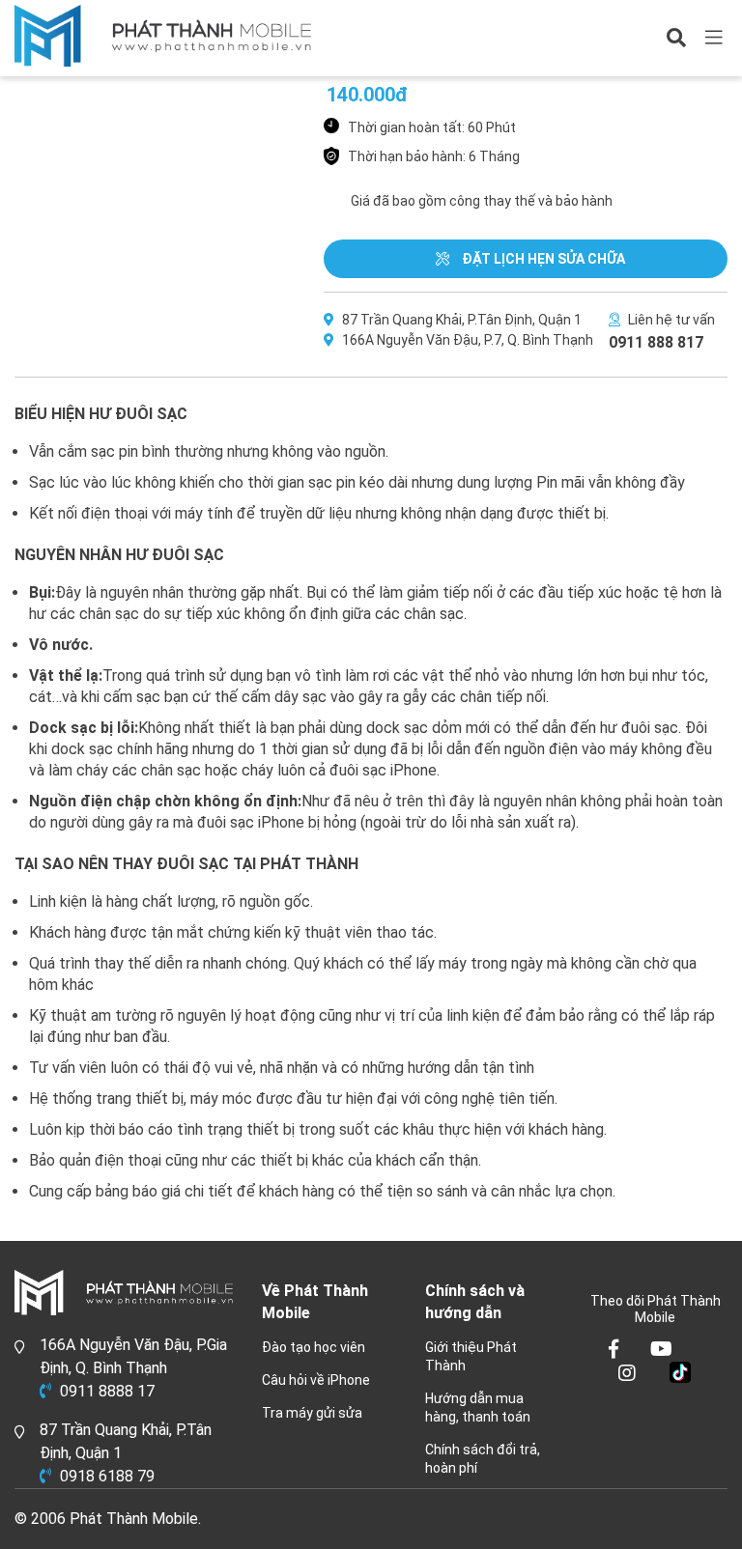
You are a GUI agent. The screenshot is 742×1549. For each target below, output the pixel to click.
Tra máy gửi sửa (312, 1413)
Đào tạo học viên (313, 1347)
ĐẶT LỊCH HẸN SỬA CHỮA (542, 259)
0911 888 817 (656, 342)
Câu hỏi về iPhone (316, 1380)
